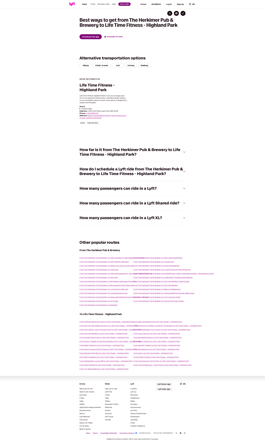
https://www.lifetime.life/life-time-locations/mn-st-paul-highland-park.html (103, 116)
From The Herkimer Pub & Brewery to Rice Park (99, 277)
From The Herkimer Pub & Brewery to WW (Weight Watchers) (104, 262)
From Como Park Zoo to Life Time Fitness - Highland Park (156, 333)
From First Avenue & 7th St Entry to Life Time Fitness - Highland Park (161, 361)
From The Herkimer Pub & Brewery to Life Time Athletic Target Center (161, 281)
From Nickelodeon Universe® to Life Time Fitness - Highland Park (106, 361)
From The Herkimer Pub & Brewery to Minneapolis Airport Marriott (106, 285)
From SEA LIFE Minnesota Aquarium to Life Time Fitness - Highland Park (109, 326)
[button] (133, 152)
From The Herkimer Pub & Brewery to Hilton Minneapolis (156, 266)
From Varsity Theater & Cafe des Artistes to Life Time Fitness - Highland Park (110, 341)
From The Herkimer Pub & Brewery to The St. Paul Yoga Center (158, 301)
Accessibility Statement (108, 433)
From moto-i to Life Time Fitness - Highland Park (153, 353)
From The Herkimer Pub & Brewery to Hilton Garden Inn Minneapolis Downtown (112, 258)
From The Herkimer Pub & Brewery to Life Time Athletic (155, 285)
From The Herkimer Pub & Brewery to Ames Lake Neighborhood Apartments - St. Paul (114, 297)
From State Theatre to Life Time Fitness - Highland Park (102, 345)
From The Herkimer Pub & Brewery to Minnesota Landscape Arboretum (108, 281)
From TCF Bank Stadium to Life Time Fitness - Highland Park (104, 369)
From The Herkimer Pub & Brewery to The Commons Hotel (156, 297)
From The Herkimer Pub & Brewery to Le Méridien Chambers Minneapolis (163, 277)
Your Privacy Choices (126, 433)
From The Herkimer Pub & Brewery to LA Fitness (99, 301)
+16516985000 (92, 113)
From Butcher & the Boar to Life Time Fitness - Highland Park (104, 353)
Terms (88, 433)
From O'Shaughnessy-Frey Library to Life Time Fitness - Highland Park (161, 329)
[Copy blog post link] (183, 13)
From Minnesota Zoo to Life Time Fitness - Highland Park (156, 349)
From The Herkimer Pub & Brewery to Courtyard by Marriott (104, 289)
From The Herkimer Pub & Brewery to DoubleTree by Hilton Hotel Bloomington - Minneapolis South (173, 273)
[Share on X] (169, 13)
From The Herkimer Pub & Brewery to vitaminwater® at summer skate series (163, 293)
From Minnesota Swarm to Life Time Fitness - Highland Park (157, 337)
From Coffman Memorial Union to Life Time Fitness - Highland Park (107, 322)
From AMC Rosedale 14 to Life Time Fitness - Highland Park (103, 357)
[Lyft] (72, 4)
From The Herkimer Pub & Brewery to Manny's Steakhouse (156, 289)
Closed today (86, 109)
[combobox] (192, 4)
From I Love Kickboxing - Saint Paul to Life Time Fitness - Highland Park (162, 365)
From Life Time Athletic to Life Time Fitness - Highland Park (103, 333)
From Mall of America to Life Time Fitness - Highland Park (156, 341)
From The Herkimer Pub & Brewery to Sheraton (98, 305)
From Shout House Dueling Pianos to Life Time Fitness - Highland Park (108, 349)
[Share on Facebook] (176, 13)
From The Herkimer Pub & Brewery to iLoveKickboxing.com (103, 293)
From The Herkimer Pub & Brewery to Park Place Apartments (157, 258)
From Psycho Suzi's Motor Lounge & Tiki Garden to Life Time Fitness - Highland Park (167, 326)
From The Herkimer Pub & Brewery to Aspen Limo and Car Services (107, 266)
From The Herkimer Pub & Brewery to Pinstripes (99, 269)
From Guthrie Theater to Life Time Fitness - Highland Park (156, 345)
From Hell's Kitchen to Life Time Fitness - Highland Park (102, 365)
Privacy (95, 433)
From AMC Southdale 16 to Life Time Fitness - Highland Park (157, 322)
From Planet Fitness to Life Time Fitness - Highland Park (156, 357)
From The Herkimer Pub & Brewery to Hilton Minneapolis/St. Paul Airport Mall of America (116, 273)
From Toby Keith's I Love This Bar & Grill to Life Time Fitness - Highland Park (110, 329)
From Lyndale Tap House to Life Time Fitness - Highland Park (104, 337)
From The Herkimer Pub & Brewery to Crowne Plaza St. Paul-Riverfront (162, 269)
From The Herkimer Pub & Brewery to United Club (153, 262)
